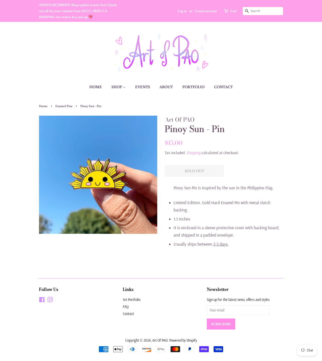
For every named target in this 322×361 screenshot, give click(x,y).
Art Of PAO (160, 340)
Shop (117, 86)
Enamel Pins (63, 106)
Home (95, 86)
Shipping (193, 152)
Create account (206, 11)
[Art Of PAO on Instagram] (50, 300)
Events (142, 86)
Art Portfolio (131, 299)
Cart (233, 11)
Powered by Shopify (183, 340)
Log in (182, 11)
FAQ (126, 306)
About (166, 86)
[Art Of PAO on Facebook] (42, 300)
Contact (223, 86)
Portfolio (193, 86)
